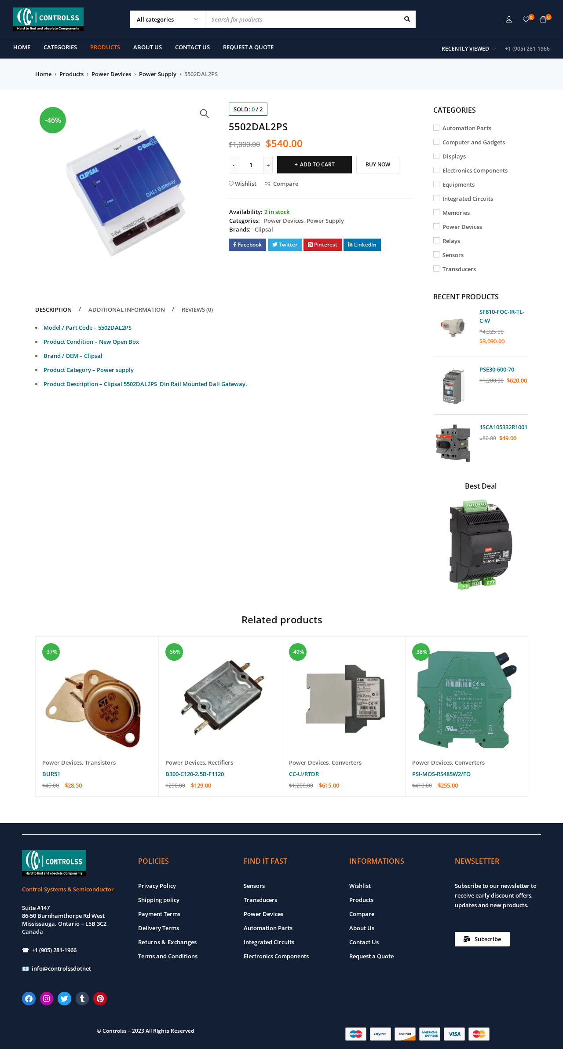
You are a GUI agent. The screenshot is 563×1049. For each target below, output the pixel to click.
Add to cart (317, 164)
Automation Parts (466, 128)
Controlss (114, 1030)
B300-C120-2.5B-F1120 (194, 774)
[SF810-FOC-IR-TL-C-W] (453, 328)
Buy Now (378, 164)
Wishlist (360, 886)
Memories (456, 213)
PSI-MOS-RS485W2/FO (441, 774)
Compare (361, 914)
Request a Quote (371, 956)
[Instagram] (47, 998)
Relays (451, 241)
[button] (204, 113)
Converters (347, 762)
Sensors (453, 255)
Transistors (100, 762)
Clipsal (264, 229)
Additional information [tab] (126, 309)
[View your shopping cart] (543, 20)
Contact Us (364, 942)
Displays (454, 156)
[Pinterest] (100, 998)
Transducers (459, 269)
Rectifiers (220, 762)
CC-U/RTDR (304, 774)
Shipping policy (158, 900)
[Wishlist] (526, 20)
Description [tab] (53, 309)
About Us (361, 928)
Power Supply (157, 74)
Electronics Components (475, 170)
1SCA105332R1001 (503, 427)
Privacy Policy (157, 886)
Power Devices (111, 74)
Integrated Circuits (467, 198)
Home (43, 74)
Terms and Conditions (167, 956)
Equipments (458, 184)
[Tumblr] (82, 998)
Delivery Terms (158, 928)
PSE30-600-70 (496, 369)
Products (71, 74)
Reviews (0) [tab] (197, 309)
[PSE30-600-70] (453, 385)
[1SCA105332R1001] (453, 443)
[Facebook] (29, 998)
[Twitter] (64, 998)
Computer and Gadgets (473, 142)
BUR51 (51, 774)
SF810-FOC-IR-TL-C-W (501, 316)
